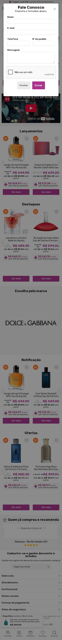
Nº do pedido (39, 39)
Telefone (12, 39)
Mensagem (13, 50)
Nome (10, 17)
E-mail (10, 28)
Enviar (38, 85)
